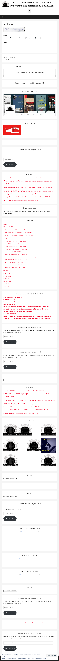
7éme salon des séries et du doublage (15, 267)
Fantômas (38, 181)
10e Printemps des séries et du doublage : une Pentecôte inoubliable (27, 316)
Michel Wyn (41, 406)
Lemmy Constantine (10, 314)
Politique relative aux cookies (40, 658)
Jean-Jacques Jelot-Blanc (12, 187)
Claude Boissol (40, 178)
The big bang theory (22, 200)
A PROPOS (6, 286)
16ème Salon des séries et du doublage (16, 230)
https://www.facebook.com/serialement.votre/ (29, 623)
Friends (4, 184)
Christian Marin (31, 178)
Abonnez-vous (10, 164)
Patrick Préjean (6, 197)
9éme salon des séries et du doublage (15, 262)
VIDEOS (5, 271)
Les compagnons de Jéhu (46, 191)
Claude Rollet (47, 178)
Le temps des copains (21, 406)
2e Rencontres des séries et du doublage (17, 311)
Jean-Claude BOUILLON (48, 184)
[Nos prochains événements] (48, 446)
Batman (13, 178)
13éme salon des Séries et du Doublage (16, 246)
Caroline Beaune (9, 299)
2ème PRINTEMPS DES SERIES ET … (14, 251)
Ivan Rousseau (34, 184)
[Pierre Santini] (25, 430)
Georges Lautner (17, 184)
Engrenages (25, 181)
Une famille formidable (30, 200)
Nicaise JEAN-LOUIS (50, 406)
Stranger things (15, 200)
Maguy (32, 194)
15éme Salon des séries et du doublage (17, 238)
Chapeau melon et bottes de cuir (22, 178)
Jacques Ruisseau (40, 184)
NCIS (45, 406)
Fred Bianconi (49, 181)
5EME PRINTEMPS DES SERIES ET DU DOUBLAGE (19, 232)
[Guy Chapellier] (10, 430)
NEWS (5, 224)
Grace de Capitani (26, 184)
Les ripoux (15, 406)
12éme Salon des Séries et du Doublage (16, 249)
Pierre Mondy (13, 197)
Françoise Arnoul (43, 181)
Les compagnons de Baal (33, 191)
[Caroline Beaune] (10, 446)
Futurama (10, 184)
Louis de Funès (28, 406)
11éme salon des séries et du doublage (16, 254)
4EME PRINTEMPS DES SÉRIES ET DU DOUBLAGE (19, 235)
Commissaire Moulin (11, 181)
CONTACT (6, 284)
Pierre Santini (23, 197)
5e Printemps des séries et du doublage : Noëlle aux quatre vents (25, 309)
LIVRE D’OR (6, 273)
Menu (5, 17)
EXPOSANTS (7, 281)
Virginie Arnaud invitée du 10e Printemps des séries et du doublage (26, 318)
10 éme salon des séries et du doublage (16, 259)
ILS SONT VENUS (8, 276)
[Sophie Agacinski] (10, 461)
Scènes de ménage (31, 197)
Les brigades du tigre (34, 187)
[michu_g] (14, 31)
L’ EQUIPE (6, 278)
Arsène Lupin (6, 178)
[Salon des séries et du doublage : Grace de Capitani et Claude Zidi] (48, 461)
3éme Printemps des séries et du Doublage (17, 244)
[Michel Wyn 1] (48, 430)
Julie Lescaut (24, 187)
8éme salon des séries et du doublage (15, 265)
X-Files (36, 200)
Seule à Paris (39, 197)
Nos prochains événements (12, 297)
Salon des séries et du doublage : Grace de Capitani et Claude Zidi (26, 306)
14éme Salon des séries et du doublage (16, 241)
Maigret (37, 194)
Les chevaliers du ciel (46, 187)
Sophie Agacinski (9, 304)
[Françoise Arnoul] (34, 446)
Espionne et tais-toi (32, 181)
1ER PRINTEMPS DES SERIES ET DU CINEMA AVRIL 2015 (20, 257)
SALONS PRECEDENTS (9, 227)
